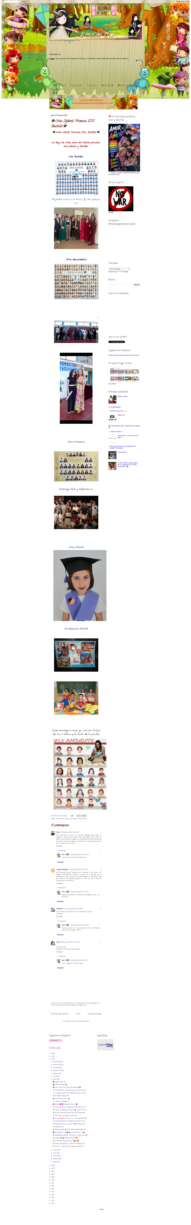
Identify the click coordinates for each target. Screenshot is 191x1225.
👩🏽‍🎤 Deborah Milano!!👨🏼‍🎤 (60, 1085)
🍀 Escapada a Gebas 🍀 (61, 1096)
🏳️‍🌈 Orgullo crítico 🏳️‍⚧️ (59, 1082)
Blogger (101, 1209)
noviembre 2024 (58, 1065)
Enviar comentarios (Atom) (80, 1021)
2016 (53, 1186)
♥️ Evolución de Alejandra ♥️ (127, 85)
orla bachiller (60, 819)
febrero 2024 (57, 1159)
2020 (53, 1174)
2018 (53, 1180)
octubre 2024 (57, 1068)
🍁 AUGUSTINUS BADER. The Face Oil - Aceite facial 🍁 (70, 1135)
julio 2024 (56, 1076)
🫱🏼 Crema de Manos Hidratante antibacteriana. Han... (69, 1107)
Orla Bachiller (76, 157)
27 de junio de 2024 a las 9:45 (69, 832)
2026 (53, 1053)
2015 (53, 1189)
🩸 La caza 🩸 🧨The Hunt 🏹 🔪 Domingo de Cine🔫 (70, 1118)
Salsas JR (121, 415)
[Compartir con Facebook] (83, 816)
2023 (53, 1165)
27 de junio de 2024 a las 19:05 (72, 909)
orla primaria (82, 819)
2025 (53, 1056)
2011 (52, 1200)
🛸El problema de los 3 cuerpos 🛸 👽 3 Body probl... (69, 1124)
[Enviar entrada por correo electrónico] (71, 816)
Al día (53, 85)
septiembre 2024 (59, 1070)
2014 (53, 1192)
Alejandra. (63, 85)
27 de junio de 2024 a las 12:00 (79, 855)
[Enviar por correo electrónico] (77, 816)
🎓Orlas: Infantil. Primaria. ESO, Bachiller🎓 (67, 1087)
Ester (58, 832)
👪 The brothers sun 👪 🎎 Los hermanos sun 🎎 (69, 1132)
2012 (53, 1197)
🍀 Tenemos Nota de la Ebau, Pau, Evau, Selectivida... (69, 1113)
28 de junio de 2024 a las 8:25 (70, 942)
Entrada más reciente (59, 1014)
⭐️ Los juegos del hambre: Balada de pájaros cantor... (69, 1093)
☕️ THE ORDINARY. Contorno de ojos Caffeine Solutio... (70, 1090)
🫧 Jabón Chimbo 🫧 (115, 431)
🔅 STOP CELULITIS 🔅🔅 (117, 411)
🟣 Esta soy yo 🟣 (107, 85)
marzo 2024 (57, 1156)
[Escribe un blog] (79, 816)
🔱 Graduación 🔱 (58, 1127)
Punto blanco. (122, 452)
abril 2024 (56, 1153)
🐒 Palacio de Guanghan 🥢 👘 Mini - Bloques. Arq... (69, 1144)
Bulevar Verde (122, 396)
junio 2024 (56, 1079)
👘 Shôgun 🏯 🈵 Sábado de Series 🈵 (65, 1138)
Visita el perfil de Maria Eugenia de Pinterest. (124, 355)
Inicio (78, 1014)
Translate (125, 272)
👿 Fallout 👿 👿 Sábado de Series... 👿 (65, 1104)
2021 (53, 1171)
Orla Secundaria (76, 259)
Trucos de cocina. (92, 85)
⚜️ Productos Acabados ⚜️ (61, 1101)
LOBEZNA (59, 909)
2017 (53, 1183)
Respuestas (62, 851)
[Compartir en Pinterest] (85, 816)
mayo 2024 (57, 1150)
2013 (53, 1195)
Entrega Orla (67, 489)
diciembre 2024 (58, 1062)
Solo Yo (60, 816)
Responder (59, 846)
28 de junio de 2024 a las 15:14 (79, 960)
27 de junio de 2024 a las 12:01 (78, 869)
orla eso (67, 819)
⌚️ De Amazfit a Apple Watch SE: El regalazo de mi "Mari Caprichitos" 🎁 (128, 464)
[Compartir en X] (81, 816)
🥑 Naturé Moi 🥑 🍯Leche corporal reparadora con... (69, 1129)
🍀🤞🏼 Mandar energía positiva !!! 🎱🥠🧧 (66, 1141)
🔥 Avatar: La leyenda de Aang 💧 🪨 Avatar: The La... (70, 1110)
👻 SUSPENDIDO (114, 407)
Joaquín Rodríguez (62, 869)
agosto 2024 (57, 1073)
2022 (53, 1168)
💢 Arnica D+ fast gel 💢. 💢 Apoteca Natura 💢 (68, 1146)
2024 (53, 1059)
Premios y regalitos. (76, 85)
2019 (53, 1177)
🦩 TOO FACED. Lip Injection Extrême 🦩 (65, 1115)
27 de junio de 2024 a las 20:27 (79, 925)
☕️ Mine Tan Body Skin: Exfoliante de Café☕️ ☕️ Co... (69, 1121)
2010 (53, 1203)
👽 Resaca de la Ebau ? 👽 (61, 1099)
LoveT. (58, 942)
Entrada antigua (94, 1014)
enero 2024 (57, 1162)
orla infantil (74, 819)
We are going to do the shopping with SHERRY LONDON (123, 447)
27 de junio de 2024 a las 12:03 (79, 892)
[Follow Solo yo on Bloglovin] (55, 1042)
